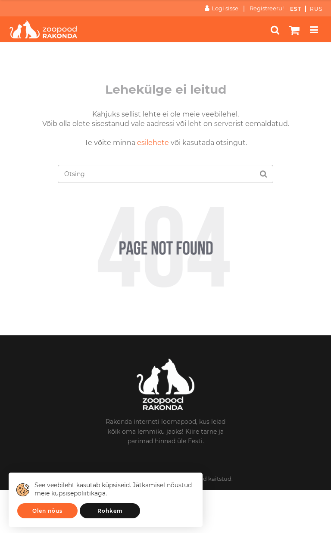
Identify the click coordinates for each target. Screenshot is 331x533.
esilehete (153, 143)
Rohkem (110, 511)
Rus (316, 9)
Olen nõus (47, 511)
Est (295, 9)
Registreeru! (267, 8)
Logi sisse (225, 8)
